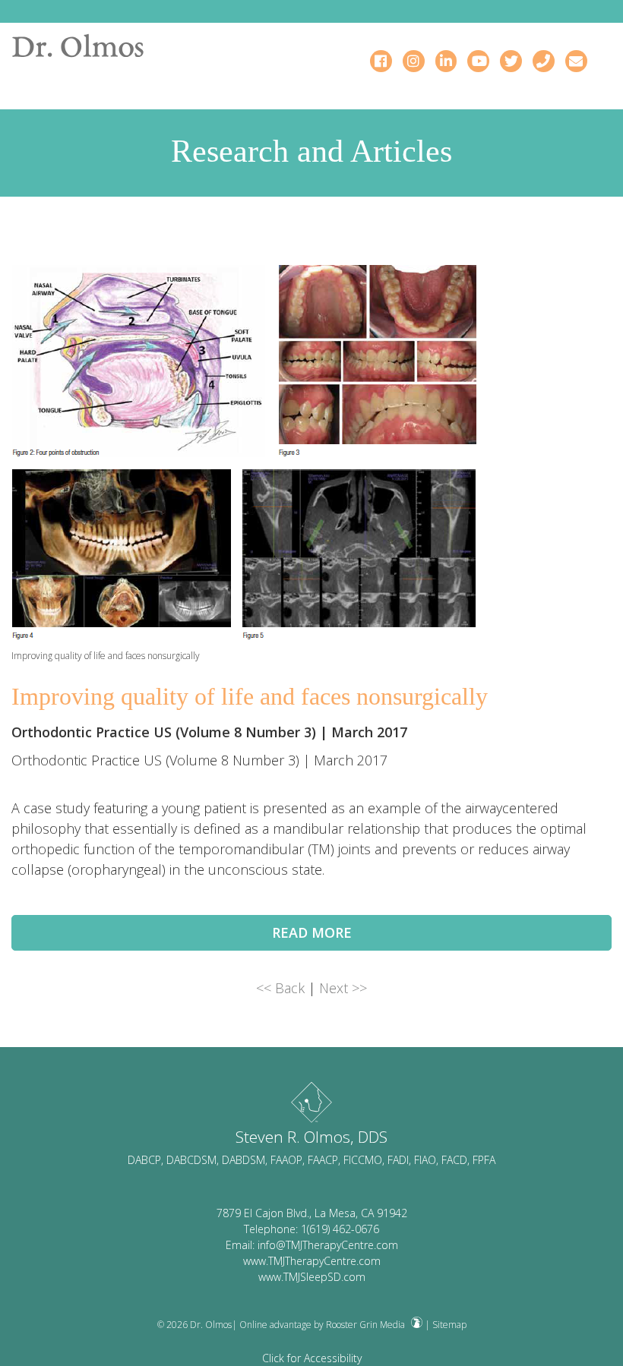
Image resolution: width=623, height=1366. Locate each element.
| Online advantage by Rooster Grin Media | (332, 1324)
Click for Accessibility (312, 1358)
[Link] (77, 58)
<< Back (280, 988)
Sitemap (449, 1324)
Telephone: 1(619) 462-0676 (311, 1229)
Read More (312, 932)
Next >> (343, 988)
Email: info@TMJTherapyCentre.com (312, 1245)
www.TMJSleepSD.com (311, 1277)
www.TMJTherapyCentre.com (312, 1261)
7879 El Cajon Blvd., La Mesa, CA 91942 (312, 1213)
